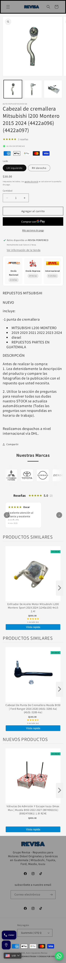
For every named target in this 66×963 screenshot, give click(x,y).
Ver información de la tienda (24, 250)
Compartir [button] (12, 444)
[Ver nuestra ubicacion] (6, 945)
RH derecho (39, 168)
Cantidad (7, 190)
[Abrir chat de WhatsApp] (59, 956)
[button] (8, 7)
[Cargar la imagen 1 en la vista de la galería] (13, 89)
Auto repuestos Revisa (36, 953)
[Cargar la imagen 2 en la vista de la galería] (33, 89)
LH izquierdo (15, 168)
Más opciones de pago (33, 230)
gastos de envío (31, 181)
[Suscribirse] (51, 894)
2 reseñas (23, 139)
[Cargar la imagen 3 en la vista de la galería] (53, 89)
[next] (59, 588)
